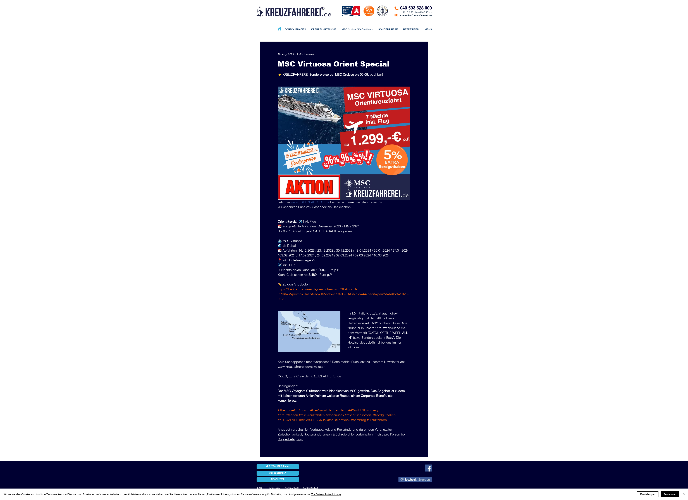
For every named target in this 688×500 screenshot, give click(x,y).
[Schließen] (684, 494)
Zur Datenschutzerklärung (326, 494)
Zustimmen (670, 494)
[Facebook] (428, 468)
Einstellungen (647, 494)
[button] (388, 29)
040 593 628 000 (416, 7)
